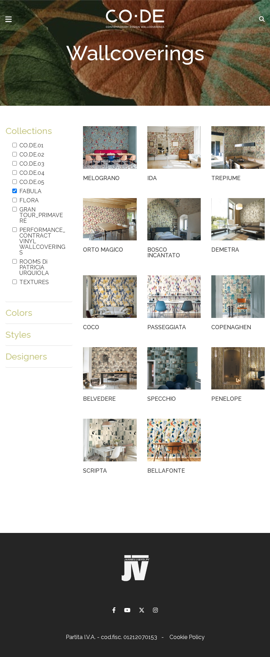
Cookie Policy (187, 637)
